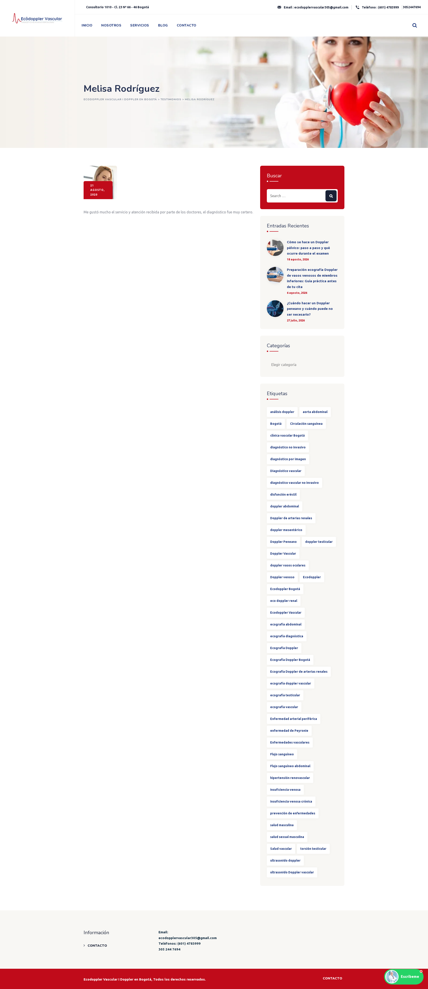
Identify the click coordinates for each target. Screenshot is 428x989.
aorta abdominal (315, 412)
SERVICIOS (139, 25)
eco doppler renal (283, 601)
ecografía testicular (285, 695)
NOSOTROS (111, 25)
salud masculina (282, 825)
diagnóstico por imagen (288, 459)
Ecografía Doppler (284, 648)
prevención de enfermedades (292, 813)
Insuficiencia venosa (285, 789)
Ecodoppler (312, 577)
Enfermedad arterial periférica (293, 719)
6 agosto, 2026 (297, 292)
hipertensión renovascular (290, 778)
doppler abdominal (284, 506)
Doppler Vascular (283, 553)
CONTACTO (186, 25)
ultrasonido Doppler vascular (292, 872)
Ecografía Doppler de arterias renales (298, 671)
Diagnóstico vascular (285, 471)
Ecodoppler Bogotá (285, 589)
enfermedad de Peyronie (289, 730)
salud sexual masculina (287, 837)
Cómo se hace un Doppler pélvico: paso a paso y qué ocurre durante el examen (308, 247)
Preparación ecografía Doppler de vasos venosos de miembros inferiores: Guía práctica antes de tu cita (312, 278)
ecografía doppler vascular (290, 683)
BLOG (163, 25)
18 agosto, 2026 (298, 259)
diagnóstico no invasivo (288, 447)
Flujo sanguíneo (282, 754)
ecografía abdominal (285, 624)
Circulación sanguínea (306, 423)
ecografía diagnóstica (286, 636)
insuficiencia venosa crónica (291, 801)
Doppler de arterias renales (291, 518)
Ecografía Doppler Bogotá (290, 660)
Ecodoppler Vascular (285, 612)
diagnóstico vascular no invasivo (294, 482)
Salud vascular (281, 848)
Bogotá (276, 423)
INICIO (87, 25)
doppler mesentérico (286, 530)
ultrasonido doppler (285, 860)
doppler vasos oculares (287, 565)
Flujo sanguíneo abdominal (290, 766)
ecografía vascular (284, 707)
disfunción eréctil (283, 494)
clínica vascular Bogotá (287, 435)
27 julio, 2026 (296, 320)
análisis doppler (282, 412)
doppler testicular (319, 542)
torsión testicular (313, 848)
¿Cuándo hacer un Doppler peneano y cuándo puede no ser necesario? (310, 308)
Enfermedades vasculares (289, 742)
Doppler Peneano (283, 542)
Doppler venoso (282, 577)
